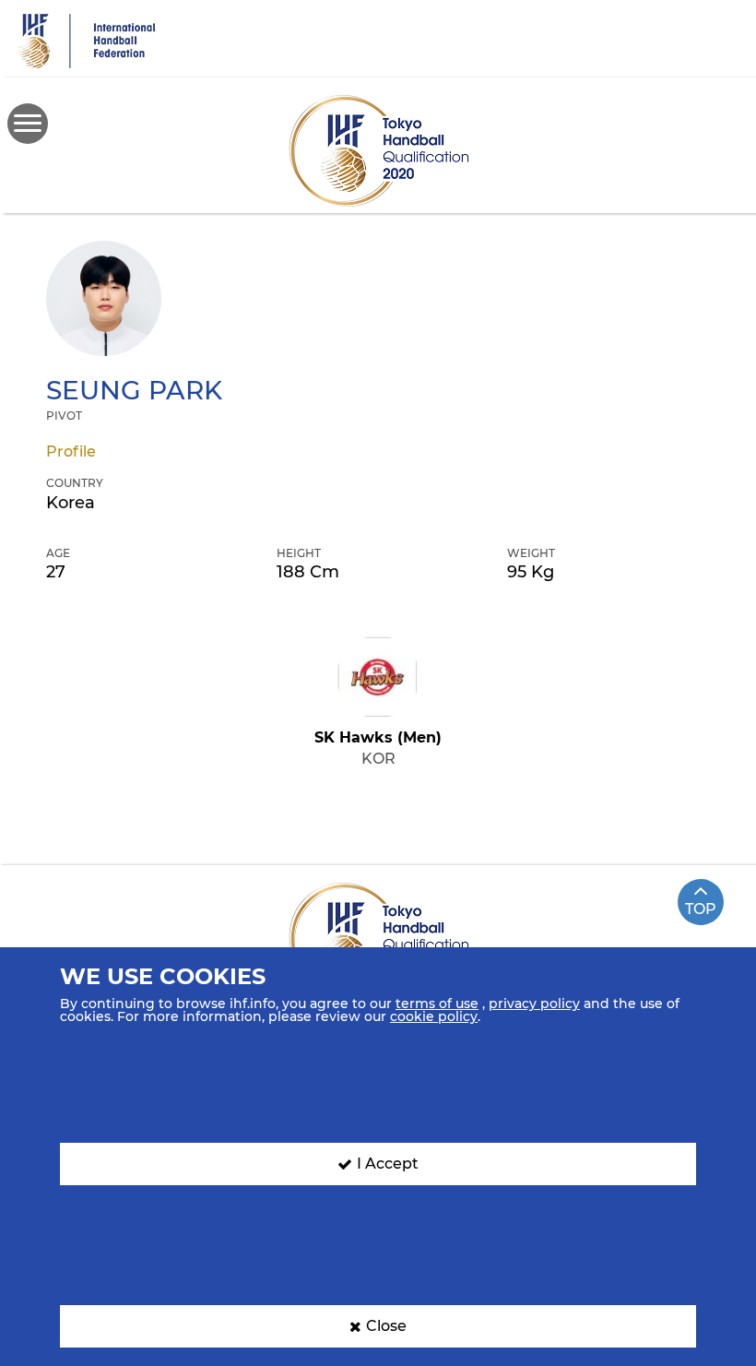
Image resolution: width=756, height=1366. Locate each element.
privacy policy (534, 1003)
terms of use (437, 1003)
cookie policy (434, 1016)
